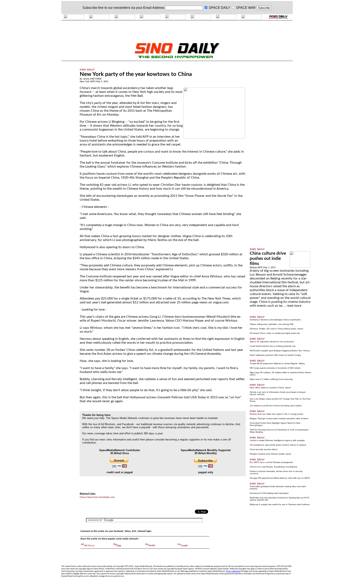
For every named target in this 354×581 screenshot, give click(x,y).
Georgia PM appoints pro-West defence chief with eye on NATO (280, 478)
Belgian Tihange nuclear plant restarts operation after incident (279, 418)
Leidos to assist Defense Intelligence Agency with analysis (277, 440)
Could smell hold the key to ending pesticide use (273, 346)
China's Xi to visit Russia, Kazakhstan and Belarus (273, 467)
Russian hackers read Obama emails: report (270, 454)
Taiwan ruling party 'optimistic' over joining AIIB (271, 324)
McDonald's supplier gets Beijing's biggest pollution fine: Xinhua (280, 350)
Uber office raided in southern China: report (270, 387)
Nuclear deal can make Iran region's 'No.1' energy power (276, 414)
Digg (118, 545)
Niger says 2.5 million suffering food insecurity (271, 379)
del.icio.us (89, 545)
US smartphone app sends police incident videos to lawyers (278, 445)
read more (294, 305)
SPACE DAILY (219, 7)
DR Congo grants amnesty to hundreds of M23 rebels (275, 368)
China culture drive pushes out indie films (268, 258)
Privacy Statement (233, 571)
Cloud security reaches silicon (264, 449)
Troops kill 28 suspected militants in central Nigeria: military (277, 363)
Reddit (152, 545)
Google (184, 545)
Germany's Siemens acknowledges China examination (275, 320)
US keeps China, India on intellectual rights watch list (275, 333)
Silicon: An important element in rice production (272, 341)
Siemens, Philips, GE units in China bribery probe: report (276, 329)
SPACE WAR (245, 7)
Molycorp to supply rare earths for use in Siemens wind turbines (280, 504)
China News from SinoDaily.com (97, 497)
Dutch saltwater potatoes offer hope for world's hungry (275, 355)
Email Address (153, 7)
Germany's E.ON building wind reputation (269, 493)
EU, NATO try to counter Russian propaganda (271, 462)
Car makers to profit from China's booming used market (276, 405)
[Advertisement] (59, 123)
